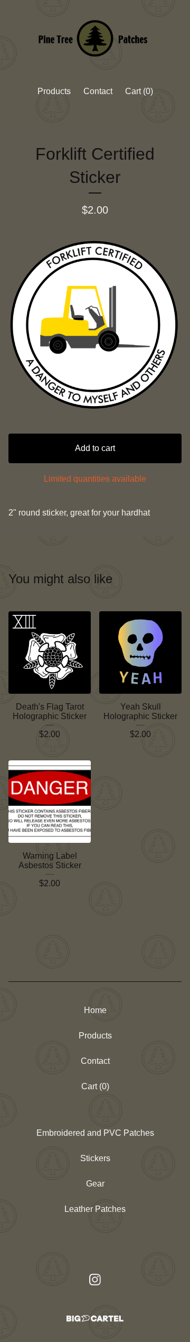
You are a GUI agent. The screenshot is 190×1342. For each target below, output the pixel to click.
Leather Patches (95, 1209)
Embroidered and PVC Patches (95, 1132)
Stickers (95, 1158)
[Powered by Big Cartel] (95, 1318)
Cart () (139, 91)
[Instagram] (95, 1280)
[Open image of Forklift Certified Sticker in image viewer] (95, 325)
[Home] (95, 38)
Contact (97, 91)
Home (95, 1010)
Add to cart (95, 448)
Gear (95, 1183)
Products (54, 91)
